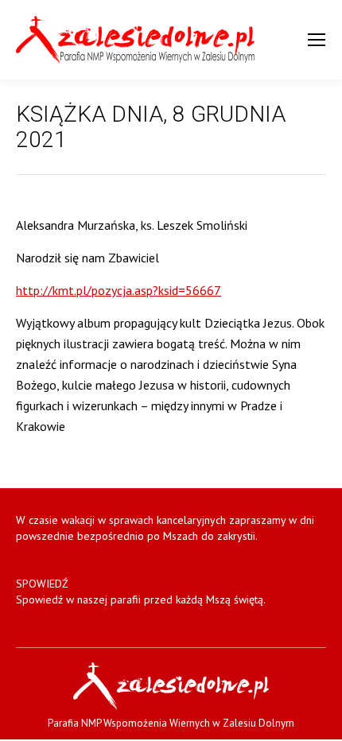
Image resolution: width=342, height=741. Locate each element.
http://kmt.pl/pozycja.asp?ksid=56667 (118, 290)
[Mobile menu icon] (316, 39)
